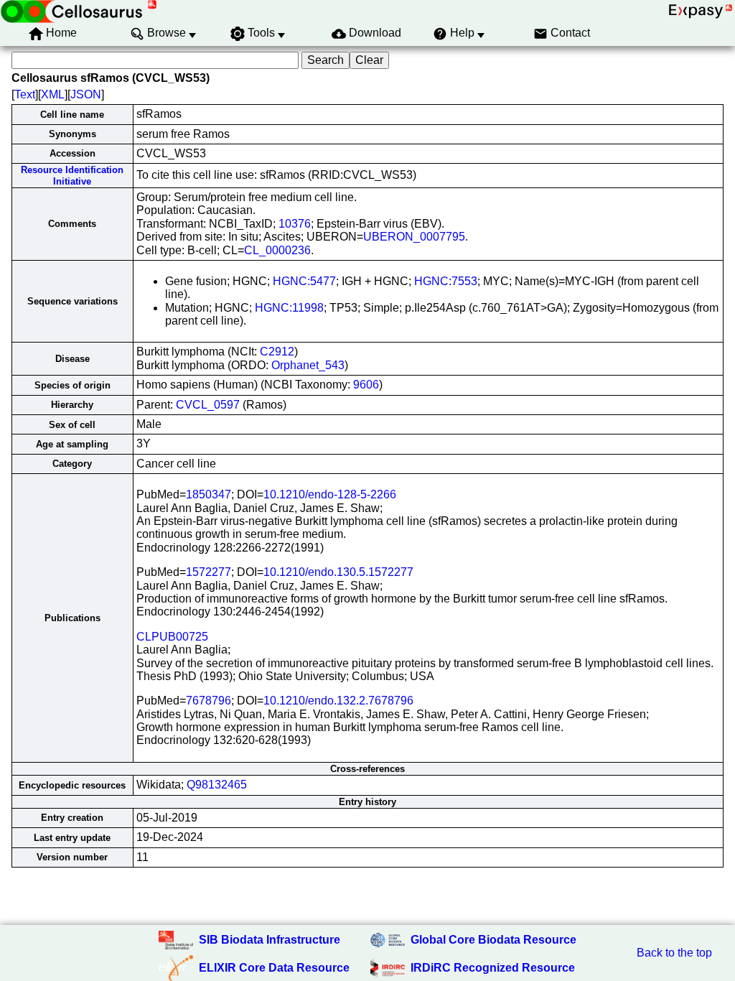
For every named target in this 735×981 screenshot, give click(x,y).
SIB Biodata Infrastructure (269, 940)
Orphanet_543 (308, 365)
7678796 (208, 700)
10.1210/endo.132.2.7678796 (338, 700)
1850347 (208, 494)
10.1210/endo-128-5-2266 (329, 494)
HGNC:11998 (289, 308)
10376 (294, 224)
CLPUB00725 (172, 637)
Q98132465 (217, 784)
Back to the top (674, 953)
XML (53, 94)
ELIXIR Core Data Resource (274, 968)
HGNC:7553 (445, 281)
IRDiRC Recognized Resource (493, 968)
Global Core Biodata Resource (493, 940)
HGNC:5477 (304, 281)
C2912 (277, 351)
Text (24, 94)
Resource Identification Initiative (72, 175)
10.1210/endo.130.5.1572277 (338, 572)
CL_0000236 (277, 250)
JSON (85, 94)
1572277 (208, 572)
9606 (366, 384)
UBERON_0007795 (414, 237)
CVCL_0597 (208, 405)
